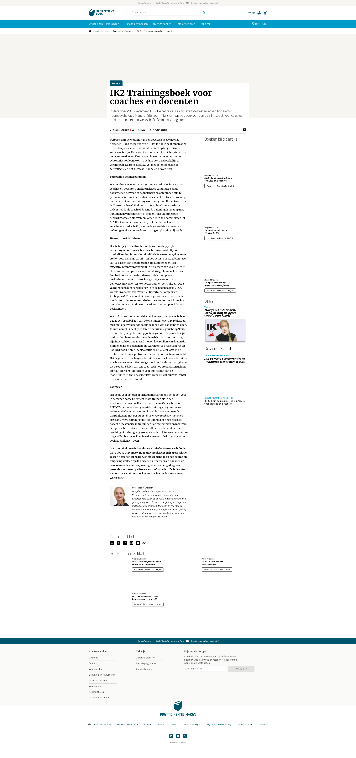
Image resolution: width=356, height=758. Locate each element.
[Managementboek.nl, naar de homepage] (101, 16)
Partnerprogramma (99, 697)
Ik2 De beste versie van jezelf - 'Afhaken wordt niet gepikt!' (225, 360)
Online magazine (102, 31)
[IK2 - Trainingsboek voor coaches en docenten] (214, 157)
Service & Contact (245, 724)
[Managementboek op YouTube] (178, 736)
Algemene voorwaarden (127, 724)
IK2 (117, 473)
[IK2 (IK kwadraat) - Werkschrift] (214, 209)
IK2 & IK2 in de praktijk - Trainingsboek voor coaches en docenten (224, 402)
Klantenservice (98, 651)
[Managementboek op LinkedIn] (171, 736)
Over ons (93, 657)
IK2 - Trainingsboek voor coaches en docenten (218, 179)
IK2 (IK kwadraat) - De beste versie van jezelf (217, 284)
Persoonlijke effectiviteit (123, 31)
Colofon (147, 724)
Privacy (160, 724)
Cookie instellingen (191, 724)
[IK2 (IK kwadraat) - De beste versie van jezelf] (214, 262)
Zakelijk (140, 651)
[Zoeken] (204, 12)
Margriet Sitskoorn (121, 130)
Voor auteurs (95, 686)
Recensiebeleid (97, 692)
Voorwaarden (95, 669)
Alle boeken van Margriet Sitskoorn (150, 516)
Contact (93, 663)
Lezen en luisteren (98, 680)
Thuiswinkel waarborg (101, 724)
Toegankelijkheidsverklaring (219, 724)
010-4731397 (261, 24)
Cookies (173, 724)
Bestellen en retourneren (102, 674)
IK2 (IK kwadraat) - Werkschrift (215, 232)
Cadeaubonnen (144, 669)
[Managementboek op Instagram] (185, 736)
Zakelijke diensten (145, 657)
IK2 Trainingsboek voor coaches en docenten (155, 31)
